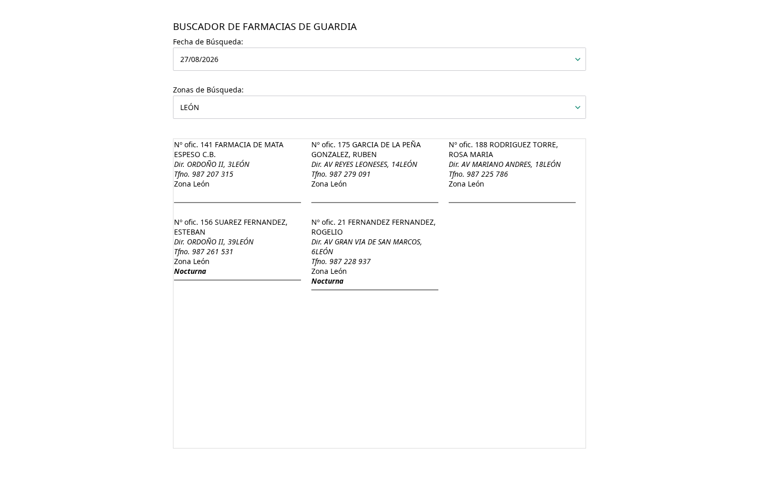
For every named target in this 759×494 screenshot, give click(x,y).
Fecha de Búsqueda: (208, 42)
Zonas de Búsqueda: (208, 90)
